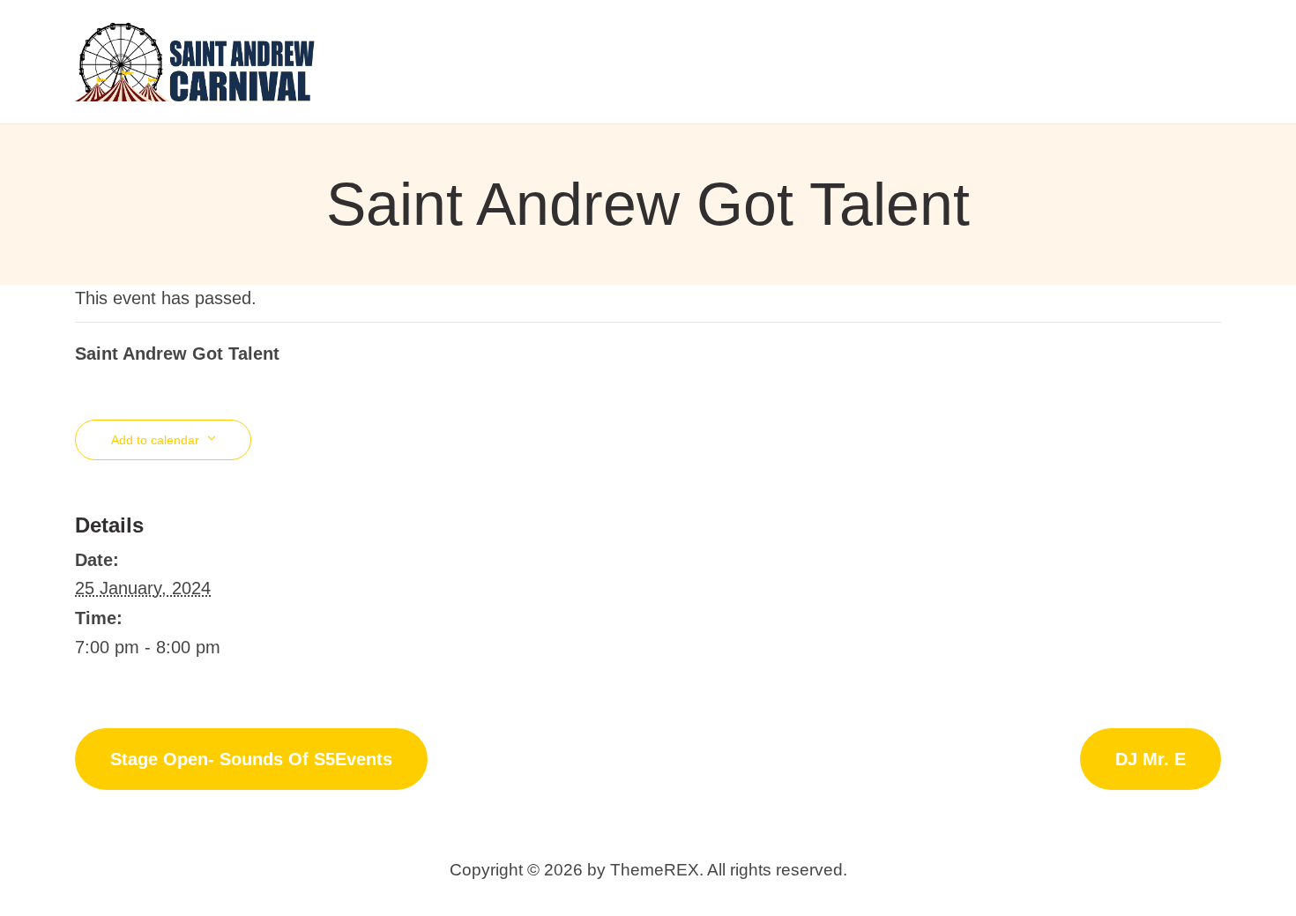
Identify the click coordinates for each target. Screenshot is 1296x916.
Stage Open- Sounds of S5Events (251, 759)
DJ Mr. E (1150, 759)
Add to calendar (155, 440)
